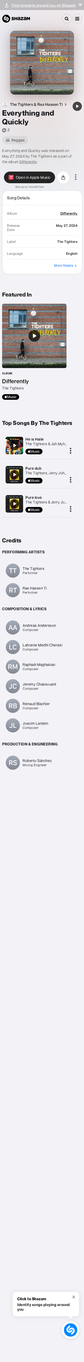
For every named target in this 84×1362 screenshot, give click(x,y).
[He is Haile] (14, 445)
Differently (28, 161)
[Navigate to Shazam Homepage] (16, 19)
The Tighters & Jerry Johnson (50, 502)
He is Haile (34, 439)
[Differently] (34, 352)
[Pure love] (14, 503)
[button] (80, 4)
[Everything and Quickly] (77, 106)
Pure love (33, 497)
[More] (71, 451)
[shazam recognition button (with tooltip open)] (70, 1329)
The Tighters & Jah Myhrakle (49, 443)
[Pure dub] (14, 474)
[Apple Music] (10, 397)
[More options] (75, 177)
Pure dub (33, 468)
